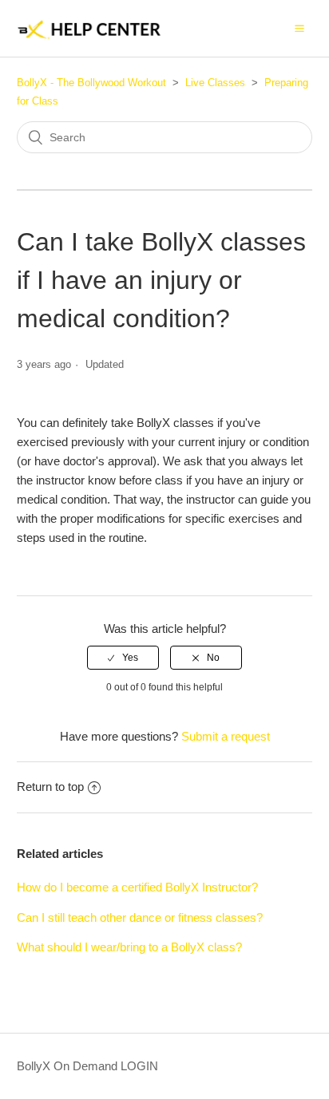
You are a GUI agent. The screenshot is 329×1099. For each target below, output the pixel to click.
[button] (299, 28)
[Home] (90, 36)
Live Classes (215, 83)
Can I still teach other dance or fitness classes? (140, 917)
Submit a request (225, 736)
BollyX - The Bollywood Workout (91, 83)
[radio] (123, 658)
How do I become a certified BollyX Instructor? (137, 887)
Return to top (50, 786)
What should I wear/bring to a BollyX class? (129, 947)
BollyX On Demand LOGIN (87, 1066)
